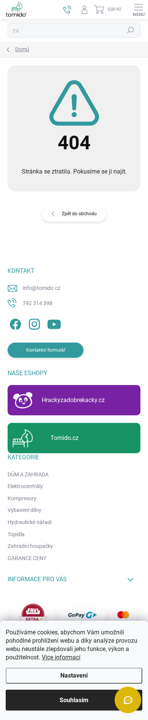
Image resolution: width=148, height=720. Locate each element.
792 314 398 (37, 303)
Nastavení (74, 675)
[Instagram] (33, 323)
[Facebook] (14, 323)
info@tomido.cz (41, 288)
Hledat (130, 30)
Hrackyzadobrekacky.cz (73, 400)
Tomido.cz (64, 437)
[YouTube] (54, 323)
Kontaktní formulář (45, 350)
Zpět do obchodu (79, 213)
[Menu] (138, 9)
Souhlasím (74, 700)
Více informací (61, 657)
